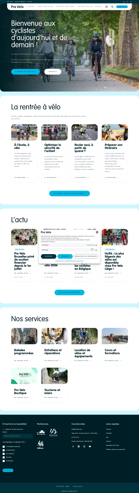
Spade (70, 491)
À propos (108, 429)
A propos (30, 6)
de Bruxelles (10, 450)
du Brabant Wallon (13, 446)
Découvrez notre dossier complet (69, 193)
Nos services (84, 6)
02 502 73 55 (75, 437)
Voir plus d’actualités (69, 292)
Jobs (107, 437)
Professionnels (20, 1)
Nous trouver (44, 6)
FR (124, 1)
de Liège (8, 457)
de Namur (9, 461)
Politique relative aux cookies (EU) (115, 449)
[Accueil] (17, 6)
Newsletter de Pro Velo (112, 445)
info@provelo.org (77, 429)
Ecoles (30, 1)
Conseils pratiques (65, 6)
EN (131, 1)
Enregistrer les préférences (86, 256)
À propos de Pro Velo (25, 71)
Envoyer (8, 470)
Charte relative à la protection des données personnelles (70, 261)
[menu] (106, 7)
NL (127, 1)
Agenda (98, 6)
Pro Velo (10, 1)
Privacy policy (77, 486)
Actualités (109, 433)
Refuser (65, 256)
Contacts (122, 6)
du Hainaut (10, 454)
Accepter (48, 256)
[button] (97, 232)
